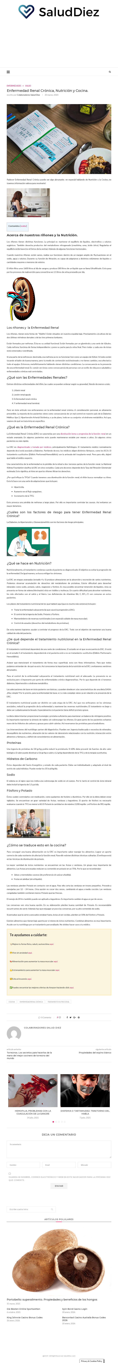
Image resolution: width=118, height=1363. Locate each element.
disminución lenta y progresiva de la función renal (82, 433)
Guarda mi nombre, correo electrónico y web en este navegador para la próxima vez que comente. (60, 1178)
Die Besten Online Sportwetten (23, 1309)
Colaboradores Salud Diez (28, 95)
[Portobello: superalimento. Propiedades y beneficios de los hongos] (59, 1261)
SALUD (28, 86)
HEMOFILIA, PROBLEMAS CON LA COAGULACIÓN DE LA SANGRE (33, 1112)
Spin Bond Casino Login (74, 1309)
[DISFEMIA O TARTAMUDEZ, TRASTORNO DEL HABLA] (85, 1090)
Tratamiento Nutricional (58, 1002)
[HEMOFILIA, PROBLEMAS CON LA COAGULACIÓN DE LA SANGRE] (33, 1090)
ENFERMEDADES (14, 86)
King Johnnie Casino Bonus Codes (25, 1317)
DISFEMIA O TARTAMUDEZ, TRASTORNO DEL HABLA (85, 1112)
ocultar (23, 226)
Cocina (12, 1002)
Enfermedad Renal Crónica (31, 1002)
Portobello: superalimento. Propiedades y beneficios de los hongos (52, 1299)
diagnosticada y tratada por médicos (34, 447)
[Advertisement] (59, 43)
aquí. (52, 944)
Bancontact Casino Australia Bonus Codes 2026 (84, 1319)
